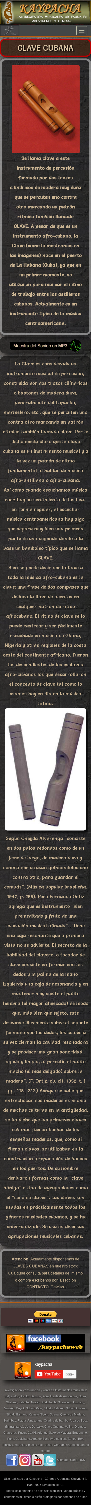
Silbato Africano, (76, 1408)
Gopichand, (23, 1438)
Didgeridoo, (12, 1396)
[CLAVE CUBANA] (45, 832)
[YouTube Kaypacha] (38, 1460)
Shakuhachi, (49, 1402)
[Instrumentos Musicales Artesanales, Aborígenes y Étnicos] (45, 23)
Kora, (46, 1396)
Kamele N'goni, (39, 1414)
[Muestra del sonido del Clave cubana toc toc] (45, 351)
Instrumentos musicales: (71, 1390)
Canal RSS (77, 1460)
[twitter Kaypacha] (50, 1460)
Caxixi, (32, 1432)
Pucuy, (23, 1432)
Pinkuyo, (8, 1445)
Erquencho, (80, 1432)
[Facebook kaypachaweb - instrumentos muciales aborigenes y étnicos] (45, 1357)
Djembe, (80, 1426)
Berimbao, (10, 1420)
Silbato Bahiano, (54, 1408)
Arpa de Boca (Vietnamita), (49, 1438)
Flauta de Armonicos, (64, 1396)
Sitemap (62, 1460)
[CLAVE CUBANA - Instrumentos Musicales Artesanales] (46, 152)
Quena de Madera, (72, 1414)
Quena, (55, 1414)
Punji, (11, 1438)
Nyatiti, (36, 1402)
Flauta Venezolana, (31, 1420)
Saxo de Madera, (60, 1432)
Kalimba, (25, 1402)
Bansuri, (36, 1396)
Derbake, (38, 1426)
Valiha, (70, 1426)
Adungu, (43, 1432)
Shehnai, (12, 1402)
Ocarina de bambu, (57, 1420)
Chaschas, (10, 1432)
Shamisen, (65, 1402)
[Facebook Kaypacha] (12, 1460)
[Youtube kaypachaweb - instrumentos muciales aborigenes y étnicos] (45, 1384)
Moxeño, (10, 1408)
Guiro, (83, 1396)
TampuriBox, (75, 1438)
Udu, (28, 1426)
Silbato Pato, (34, 1408)
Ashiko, (25, 1396)
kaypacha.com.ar (53, 1485)
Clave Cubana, (54, 1426)
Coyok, (21, 1408)
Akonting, (79, 1402)
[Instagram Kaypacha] (25, 1460)
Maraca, (20, 1445)
